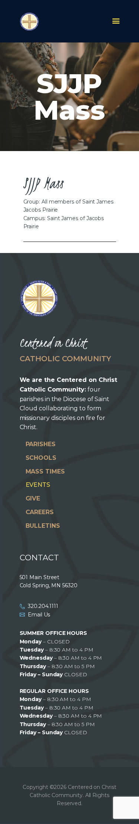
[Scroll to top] (126, 806)
